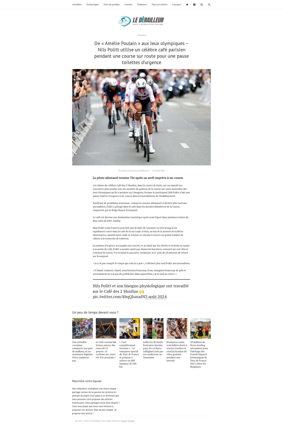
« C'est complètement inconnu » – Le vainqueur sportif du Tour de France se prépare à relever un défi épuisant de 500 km (129, 354)
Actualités (77, 4)
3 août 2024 (156, 296)
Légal (123, 421)
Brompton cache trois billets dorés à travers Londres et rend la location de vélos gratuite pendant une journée (177, 351)
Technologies (92, 4)
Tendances (142, 4)
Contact (131, 421)
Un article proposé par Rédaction (133, 170)
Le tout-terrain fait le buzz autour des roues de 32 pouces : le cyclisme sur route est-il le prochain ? (106, 349)
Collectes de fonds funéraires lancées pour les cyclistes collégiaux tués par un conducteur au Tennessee (153, 349)
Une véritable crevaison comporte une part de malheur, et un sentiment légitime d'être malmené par (82, 351)
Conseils (128, 4)
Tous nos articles (159, 4)
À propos (176, 4)
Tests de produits (111, 4)
